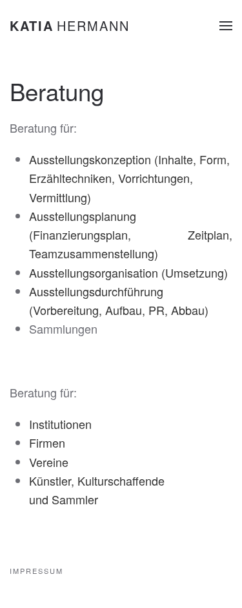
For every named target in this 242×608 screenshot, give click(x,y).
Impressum (36, 570)
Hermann (70, 25)
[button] (225, 26)
